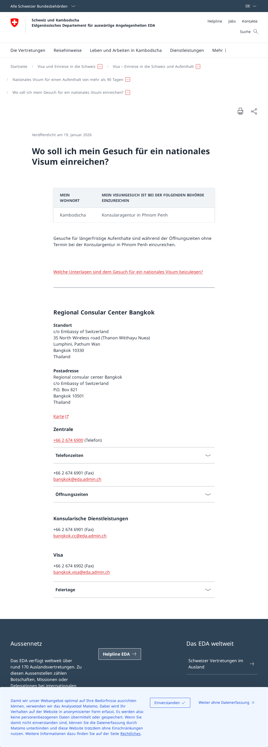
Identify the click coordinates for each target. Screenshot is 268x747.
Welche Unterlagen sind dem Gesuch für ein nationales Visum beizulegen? (128, 272)
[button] (27, 50)
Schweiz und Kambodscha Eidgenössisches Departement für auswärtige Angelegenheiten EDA (93, 22)
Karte (58, 416)
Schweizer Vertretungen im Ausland (215, 664)
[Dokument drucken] (240, 111)
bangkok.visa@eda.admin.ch (81, 572)
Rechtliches (130, 733)
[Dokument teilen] (254, 111)
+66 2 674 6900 (68, 440)
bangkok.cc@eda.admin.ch (80, 536)
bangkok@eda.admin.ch (77, 479)
